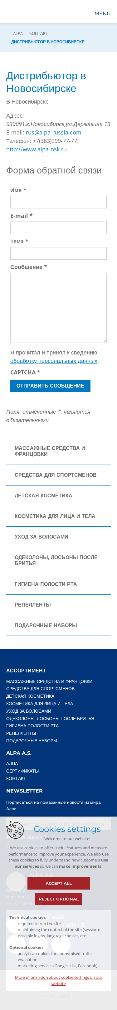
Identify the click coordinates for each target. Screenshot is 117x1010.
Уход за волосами (41, 537)
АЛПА (12, 763)
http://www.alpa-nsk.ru (36, 149)
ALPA (18, 33)
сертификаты (22, 771)
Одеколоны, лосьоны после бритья (56, 560)
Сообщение (28, 267)
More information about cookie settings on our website (58, 980)
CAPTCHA (25, 372)
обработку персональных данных (53, 360)
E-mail (21, 215)
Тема (19, 241)
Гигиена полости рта (46, 584)
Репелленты (33, 605)
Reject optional (59, 898)
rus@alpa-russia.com (53, 132)
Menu (103, 14)
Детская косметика (43, 496)
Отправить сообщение (50, 386)
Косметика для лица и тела (55, 516)
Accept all (59, 883)
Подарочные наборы (46, 625)
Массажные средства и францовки (50, 451)
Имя (18, 190)
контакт (38, 33)
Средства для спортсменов (56, 475)
